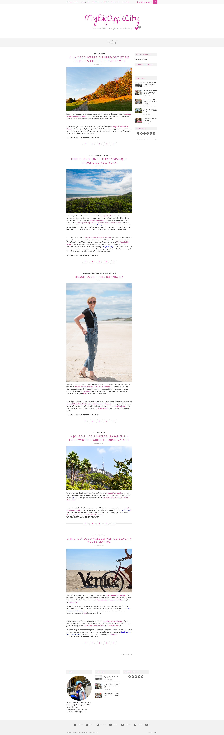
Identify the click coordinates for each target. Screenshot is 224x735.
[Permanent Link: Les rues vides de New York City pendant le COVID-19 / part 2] (138, 94)
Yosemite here (76, 634)
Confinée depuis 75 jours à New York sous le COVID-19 (150, 101)
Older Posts (126, 654)
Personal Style (105, 273)
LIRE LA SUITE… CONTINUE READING (82, 137)
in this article (126, 510)
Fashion (69, 2)
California (97, 432)
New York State (100, 155)
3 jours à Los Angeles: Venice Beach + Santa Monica (99, 540)
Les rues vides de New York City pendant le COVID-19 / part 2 (150, 92)
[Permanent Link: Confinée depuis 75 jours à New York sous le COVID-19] (138, 103)
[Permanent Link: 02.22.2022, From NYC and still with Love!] (138, 86)
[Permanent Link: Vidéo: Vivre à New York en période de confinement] (138, 122)
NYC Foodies (105, 2)
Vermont (102, 53)
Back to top (152, 732)
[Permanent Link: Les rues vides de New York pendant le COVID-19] (138, 113)
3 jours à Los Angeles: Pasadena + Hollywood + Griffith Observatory (99, 438)
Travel (76, 2)
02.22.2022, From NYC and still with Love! (150, 83)
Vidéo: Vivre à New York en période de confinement (150, 120)
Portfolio (95, 2)
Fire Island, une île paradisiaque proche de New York (99, 160)
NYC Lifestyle (115, 2)
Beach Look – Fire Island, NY (99, 276)
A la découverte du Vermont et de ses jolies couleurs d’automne (99, 59)
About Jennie (85, 2)
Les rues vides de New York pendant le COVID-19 (150, 110)
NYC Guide (125, 2)
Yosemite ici (80, 611)
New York (91, 155)
